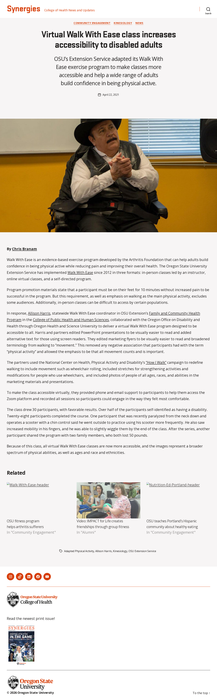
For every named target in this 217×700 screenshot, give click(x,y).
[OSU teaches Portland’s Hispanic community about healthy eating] (178, 500)
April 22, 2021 (111, 95)
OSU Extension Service (142, 551)
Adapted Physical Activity (79, 551)
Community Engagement (92, 23)
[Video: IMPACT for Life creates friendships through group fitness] (108, 500)
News (139, 23)
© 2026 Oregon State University (30, 693)
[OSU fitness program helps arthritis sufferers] (39, 500)
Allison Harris (39, 313)
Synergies (23, 9)
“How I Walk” (156, 362)
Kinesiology (123, 23)
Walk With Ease (80, 272)
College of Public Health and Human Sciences (71, 319)
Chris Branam (24, 248)
